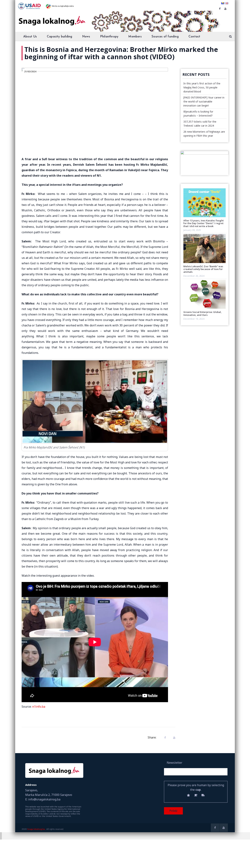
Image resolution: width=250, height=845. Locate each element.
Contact (194, 36)
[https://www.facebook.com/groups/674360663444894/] (219, 8)
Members (134, 36)
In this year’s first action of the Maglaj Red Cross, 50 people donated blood (201, 87)
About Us (30, 36)
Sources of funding (165, 36)
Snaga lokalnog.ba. (36, 829)
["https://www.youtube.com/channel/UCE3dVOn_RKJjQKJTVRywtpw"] (225, 8)
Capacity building (59, 36)
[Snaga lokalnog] (52, 18)
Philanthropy (109, 36)
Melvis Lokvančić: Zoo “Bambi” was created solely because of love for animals (203, 269)
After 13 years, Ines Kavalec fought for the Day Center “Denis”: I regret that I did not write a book (203, 223)
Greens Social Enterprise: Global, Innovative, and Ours (202, 313)
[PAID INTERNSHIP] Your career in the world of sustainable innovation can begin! (203, 101)
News (86, 36)
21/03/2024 (30, 71)
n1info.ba (38, 707)
